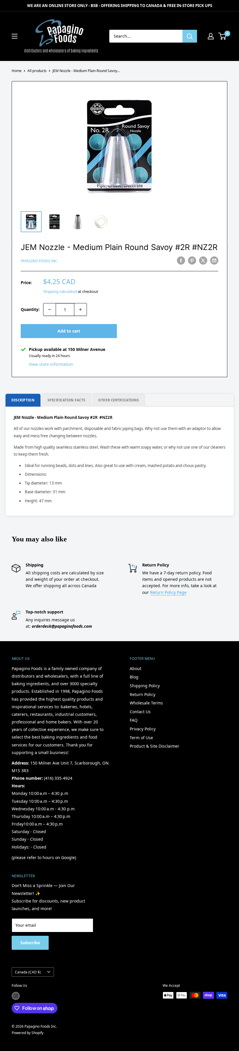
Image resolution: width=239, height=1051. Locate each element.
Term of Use (141, 737)
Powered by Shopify (27, 1032)
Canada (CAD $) (28, 972)
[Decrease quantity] (49, 309)
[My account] (211, 36)
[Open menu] (14, 36)
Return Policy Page (168, 592)
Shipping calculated (60, 291)
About (135, 668)
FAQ (134, 720)
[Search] (189, 36)
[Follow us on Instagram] (16, 996)
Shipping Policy (145, 685)
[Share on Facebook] (181, 260)
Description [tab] (22, 400)
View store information (51, 364)
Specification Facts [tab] (66, 400)
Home (17, 70)
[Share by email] (214, 260)
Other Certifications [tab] (118, 400)
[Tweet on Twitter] (203, 260)
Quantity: (30, 309)
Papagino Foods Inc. (39, 260)
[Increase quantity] (80, 309)
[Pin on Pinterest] (192, 260)
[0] (222, 36)
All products (37, 70)
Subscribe (30, 942)
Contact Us (140, 711)
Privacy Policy (143, 729)
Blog (134, 677)
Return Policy (142, 694)
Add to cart (68, 331)
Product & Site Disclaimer (154, 746)
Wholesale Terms (146, 703)
